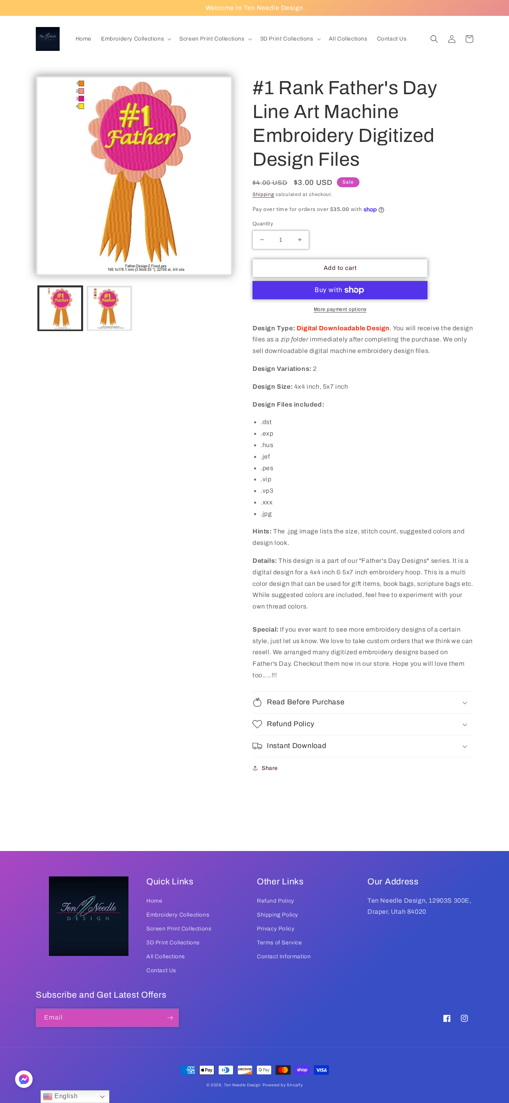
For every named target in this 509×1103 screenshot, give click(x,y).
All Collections (165, 957)
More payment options (340, 309)
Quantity (263, 224)
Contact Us (161, 970)
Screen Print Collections (178, 929)
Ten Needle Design (242, 1085)
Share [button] (270, 768)
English (65, 1096)
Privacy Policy (275, 929)
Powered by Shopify (282, 1085)
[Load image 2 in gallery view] (109, 308)
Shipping (263, 194)
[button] (135, 39)
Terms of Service (279, 943)
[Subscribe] (170, 1017)
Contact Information (284, 957)
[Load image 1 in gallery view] (60, 308)
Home (154, 901)
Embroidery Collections (177, 915)
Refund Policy (275, 901)
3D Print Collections (173, 943)
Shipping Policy (277, 915)
